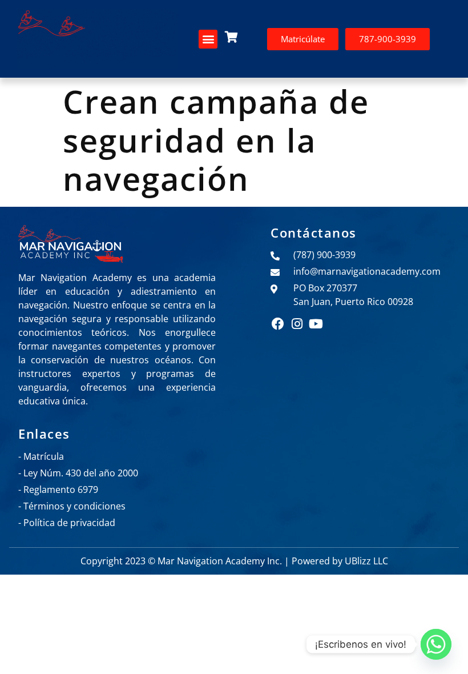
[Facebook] (278, 323)
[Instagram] (296, 323)
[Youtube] (316, 323)
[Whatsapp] (436, 644)
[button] (208, 39)
